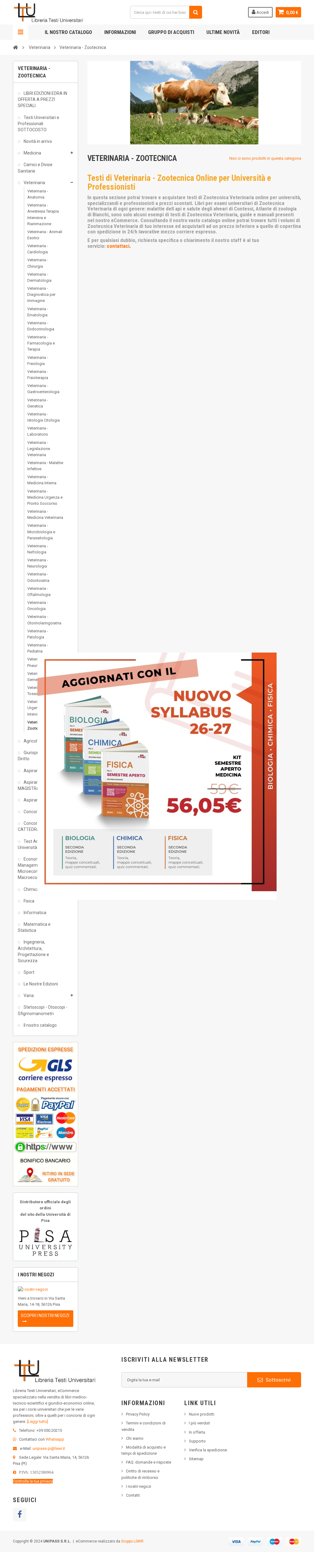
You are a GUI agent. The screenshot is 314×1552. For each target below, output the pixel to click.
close (273, 896)
